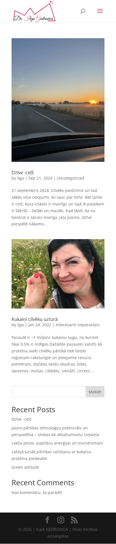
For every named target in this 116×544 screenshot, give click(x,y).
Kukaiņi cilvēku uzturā (35, 319)
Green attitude (25, 467)
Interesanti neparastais (78, 324)
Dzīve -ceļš (23, 172)
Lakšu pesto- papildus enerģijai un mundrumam (57, 443)
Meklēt (95, 392)
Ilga (20, 178)
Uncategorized (70, 178)
